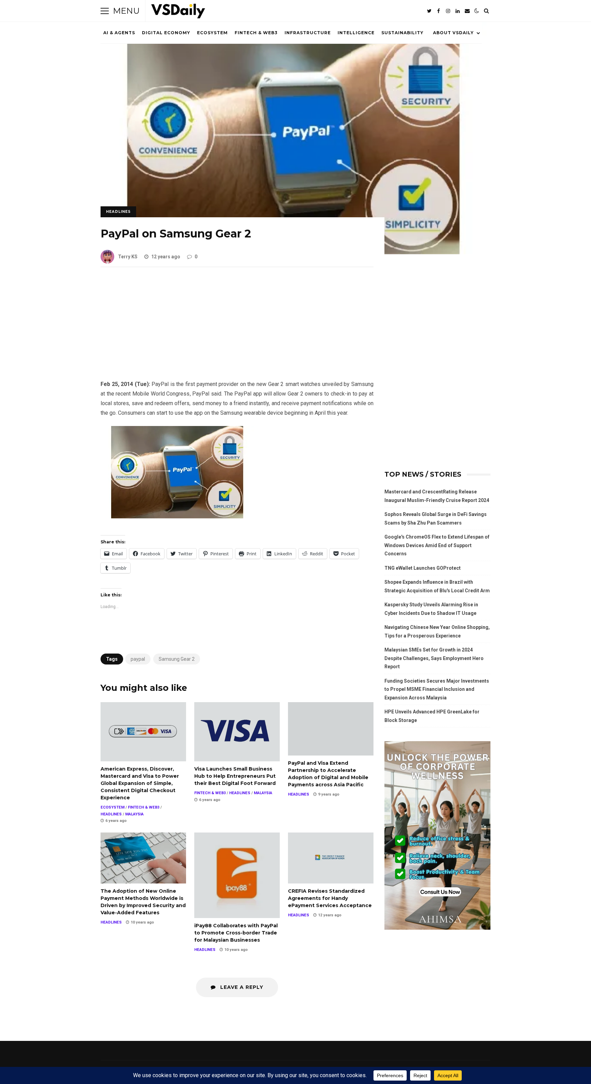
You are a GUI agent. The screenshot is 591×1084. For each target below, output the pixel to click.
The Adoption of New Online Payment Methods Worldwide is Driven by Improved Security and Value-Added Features (143, 858)
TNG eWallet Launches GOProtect (422, 568)
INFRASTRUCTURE (308, 32)
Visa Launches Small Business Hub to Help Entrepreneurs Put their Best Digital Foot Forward (237, 731)
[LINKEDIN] (458, 11)
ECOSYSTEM (212, 32)
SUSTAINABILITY (402, 32)
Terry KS (127, 256)
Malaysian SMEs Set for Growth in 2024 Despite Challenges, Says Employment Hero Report (434, 658)
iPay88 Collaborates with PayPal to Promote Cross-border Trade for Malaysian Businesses (237, 875)
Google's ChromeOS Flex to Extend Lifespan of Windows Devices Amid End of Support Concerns (436, 545)
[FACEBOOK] (438, 11)
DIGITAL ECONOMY (166, 32)
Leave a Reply (241, 987)
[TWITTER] (429, 11)
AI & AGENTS (119, 32)
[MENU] (105, 11)
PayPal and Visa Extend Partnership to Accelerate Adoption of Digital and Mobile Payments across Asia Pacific (330, 729)
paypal (138, 659)
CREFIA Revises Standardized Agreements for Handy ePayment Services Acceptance (330, 858)
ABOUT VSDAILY (453, 32)
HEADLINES (118, 211)
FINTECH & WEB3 (256, 32)
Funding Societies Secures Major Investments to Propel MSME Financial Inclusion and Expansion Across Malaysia (436, 689)
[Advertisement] (237, 329)
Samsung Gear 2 (177, 659)
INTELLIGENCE (356, 32)
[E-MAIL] (467, 11)
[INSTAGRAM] (448, 11)
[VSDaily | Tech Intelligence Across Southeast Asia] (178, 12)
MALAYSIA (134, 814)
